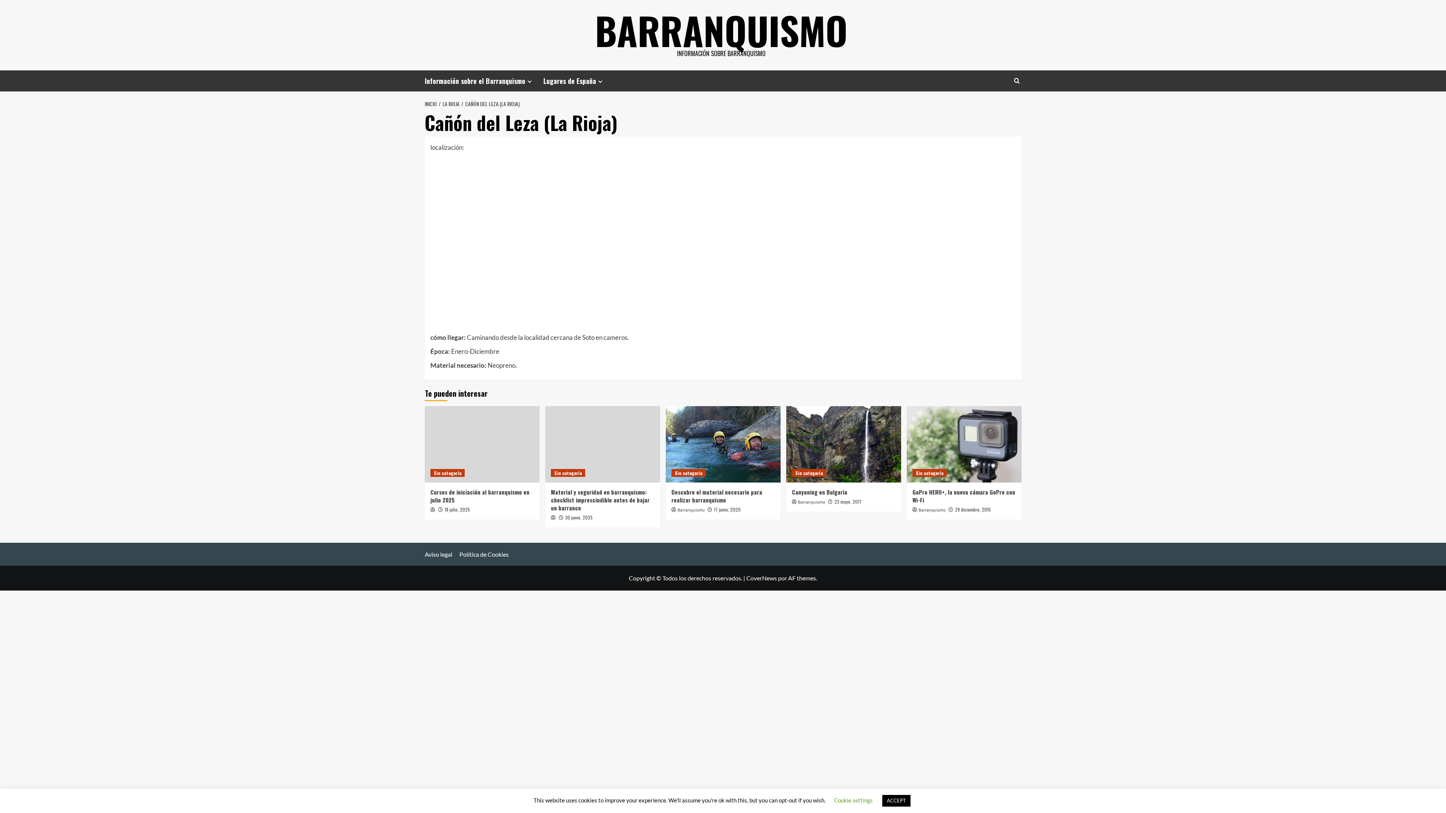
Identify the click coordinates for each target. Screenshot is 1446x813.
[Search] (1017, 80)
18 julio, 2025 (457, 509)
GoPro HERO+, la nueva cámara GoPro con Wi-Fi (963, 496)
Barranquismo (721, 30)
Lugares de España (569, 81)
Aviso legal (438, 554)
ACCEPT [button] (896, 801)
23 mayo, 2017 (848, 501)
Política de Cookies (484, 554)
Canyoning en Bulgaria (819, 492)
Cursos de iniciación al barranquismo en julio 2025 (479, 496)
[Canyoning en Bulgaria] (843, 444)
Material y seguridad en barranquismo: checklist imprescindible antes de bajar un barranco (600, 500)
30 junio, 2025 (579, 517)
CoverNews (761, 578)
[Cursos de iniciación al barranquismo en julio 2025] (482, 444)
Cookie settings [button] (853, 800)
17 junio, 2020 (727, 509)
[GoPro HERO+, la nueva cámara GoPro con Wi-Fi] (964, 444)
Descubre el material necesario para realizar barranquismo (716, 496)
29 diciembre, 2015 (973, 509)
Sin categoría (447, 473)
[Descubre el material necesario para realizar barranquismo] (723, 444)
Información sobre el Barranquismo (475, 81)
